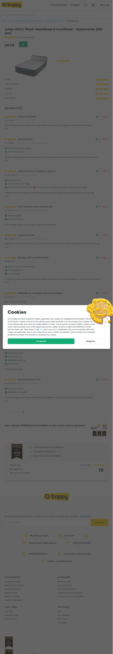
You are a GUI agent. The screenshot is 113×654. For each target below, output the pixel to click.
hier (41, 329)
